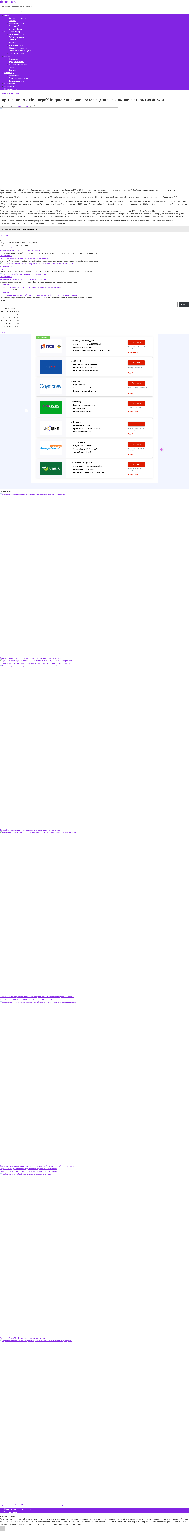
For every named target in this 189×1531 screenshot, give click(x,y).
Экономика (9, 86)
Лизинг (12, 67)
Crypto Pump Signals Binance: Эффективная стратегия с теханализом (28, 1168)
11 (4, 320)
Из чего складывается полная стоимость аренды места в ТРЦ (26, 999)
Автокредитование (16, 34)
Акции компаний (15, 75)
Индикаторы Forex (16, 23)
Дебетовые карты (16, 37)
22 (15, 323)
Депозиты (13, 40)
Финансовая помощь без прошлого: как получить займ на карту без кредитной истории (37, 996)
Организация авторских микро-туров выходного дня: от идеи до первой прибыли (35, 663)
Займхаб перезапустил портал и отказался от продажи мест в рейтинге (30, 830)
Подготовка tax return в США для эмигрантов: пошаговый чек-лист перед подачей (35, 1505)
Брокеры (12, 21)
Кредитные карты (16, 45)
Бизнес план (14, 59)
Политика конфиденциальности (17, 1509)
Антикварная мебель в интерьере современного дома (23, 279)
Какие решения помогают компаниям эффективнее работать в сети (28, 1171)
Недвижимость (10, 89)
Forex (6, 15)
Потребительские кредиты (20, 51)
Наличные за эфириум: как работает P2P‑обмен (20, 250)
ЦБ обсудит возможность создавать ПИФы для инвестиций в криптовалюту (32, 287)
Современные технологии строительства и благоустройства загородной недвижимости (37, 1166)
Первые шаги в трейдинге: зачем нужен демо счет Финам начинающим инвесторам (35, 269)
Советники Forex (15, 26)
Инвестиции (9, 73)
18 (4, 323)
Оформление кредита (18, 48)
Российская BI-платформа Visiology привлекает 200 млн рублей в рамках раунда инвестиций (39, 295)
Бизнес (7, 56)
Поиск (2, 300)
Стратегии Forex (15, 29)
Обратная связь (10, 1512)
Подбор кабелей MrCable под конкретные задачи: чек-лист (25, 258)
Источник (4, 235)
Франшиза (13, 70)
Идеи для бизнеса (16, 62)
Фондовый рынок (16, 81)
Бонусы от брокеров (17, 18)
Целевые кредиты (16, 54)
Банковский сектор (12, 32)
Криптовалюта (10, 84)
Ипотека (12, 43)
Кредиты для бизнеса (18, 64)
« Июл (2, 332)
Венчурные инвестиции (18, 78)
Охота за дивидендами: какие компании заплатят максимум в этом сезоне (31, 658)
